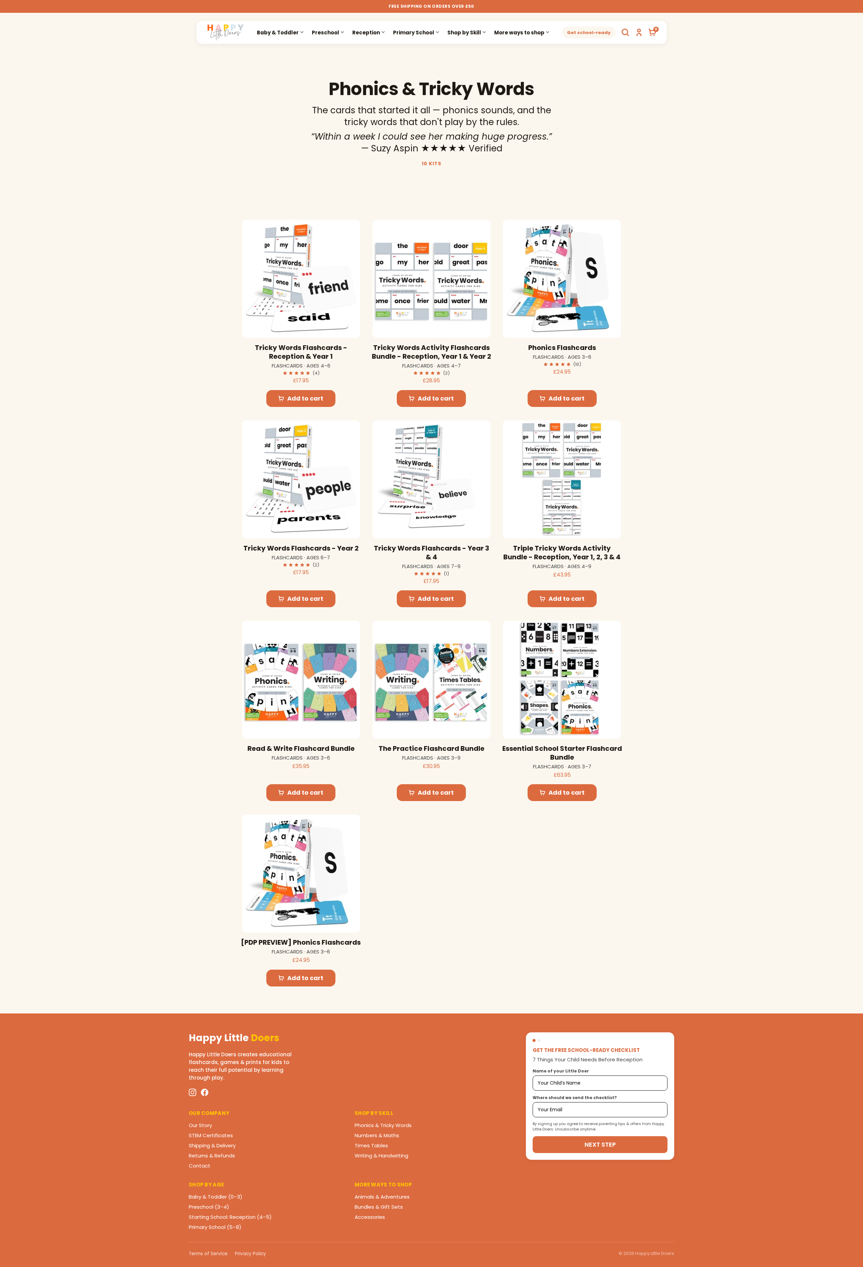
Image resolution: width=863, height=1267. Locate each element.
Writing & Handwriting (381, 1155)
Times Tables (371, 1145)
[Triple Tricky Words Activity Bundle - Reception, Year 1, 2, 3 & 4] (562, 479)
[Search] (625, 32)
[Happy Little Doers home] (225, 32)
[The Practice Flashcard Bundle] (431, 680)
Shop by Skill (464, 32)
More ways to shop (519, 32)
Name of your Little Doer (561, 1071)
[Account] (639, 32)
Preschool (325, 32)
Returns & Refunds (212, 1155)
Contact (199, 1165)
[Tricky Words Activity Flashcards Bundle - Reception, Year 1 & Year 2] (431, 279)
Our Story (200, 1125)
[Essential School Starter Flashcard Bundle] (562, 680)
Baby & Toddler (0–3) (215, 1196)
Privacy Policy (250, 1253)
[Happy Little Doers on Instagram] (192, 1092)
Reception (366, 32)
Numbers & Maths (377, 1135)
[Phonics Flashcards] (562, 279)
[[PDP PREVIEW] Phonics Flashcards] (301, 874)
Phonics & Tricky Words (383, 1125)
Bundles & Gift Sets (379, 1206)
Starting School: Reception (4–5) (230, 1216)
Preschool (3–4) (209, 1206)
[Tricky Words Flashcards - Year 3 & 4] (431, 479)
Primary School (413, 32)
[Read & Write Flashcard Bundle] (301, 680)
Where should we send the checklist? (575, 1097)
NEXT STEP (600, 1144)
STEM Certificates (211, 1135)
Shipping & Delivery (212, 1145)
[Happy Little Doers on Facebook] (204, 1092)
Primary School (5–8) (215, 1227)
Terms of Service (208, 1253)
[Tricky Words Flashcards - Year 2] (301, 479)
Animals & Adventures (382, 1196)
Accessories (370, 1216)
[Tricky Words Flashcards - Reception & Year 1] (301, 279)
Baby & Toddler (278, 32)
